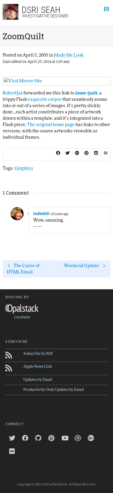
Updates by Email (37, 380)
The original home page (51, 124)
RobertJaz (13, 93)
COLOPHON (22, 317)
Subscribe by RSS (38, 354)
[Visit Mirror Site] (56, 81)
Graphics (24, 168)
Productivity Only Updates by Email (53, 390)
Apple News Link (37, 366)
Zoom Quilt (86, 93)
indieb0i (41, 214)
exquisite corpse (45, 99)
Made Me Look (69, 55)
